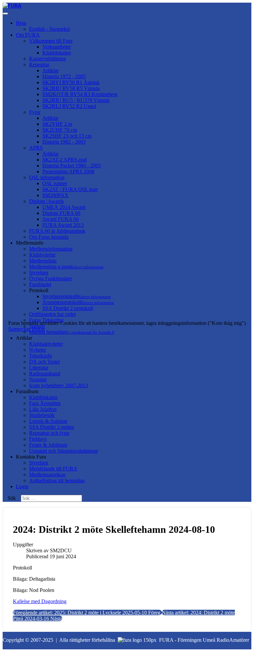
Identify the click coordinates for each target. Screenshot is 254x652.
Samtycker (19, 329)
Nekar (38, 329)
